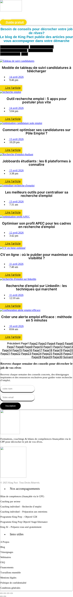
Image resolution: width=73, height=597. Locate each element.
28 (36, 357)
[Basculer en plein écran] (4, 593)
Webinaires (5, 557)
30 (57, 357)
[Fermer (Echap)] (11, 593)
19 (57, 350)
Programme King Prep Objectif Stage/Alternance (24, 522)
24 (37, 353)
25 (47, 353)
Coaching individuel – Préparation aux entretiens (23, 511)
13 (68, 346)
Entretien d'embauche (41, 47)
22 (16, 353)
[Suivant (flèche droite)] (4, 596)
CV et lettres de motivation (14, 47)
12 (58, 346)
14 (7, 350)
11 (48, 346)
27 (68, 353)
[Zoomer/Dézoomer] (1, 593)
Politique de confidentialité (13, 583)
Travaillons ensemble (10, 572)
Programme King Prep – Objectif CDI (18, 517)
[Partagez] (8, 593)
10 (38, 346)
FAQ (2, 562)
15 (17, 350)
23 (26, 353)
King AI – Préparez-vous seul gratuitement (20, 527)
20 (68, 350)
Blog (2, 547)
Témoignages (6, 552)
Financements (6, 567)
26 (58, 353)
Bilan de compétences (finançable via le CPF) (22, 496)
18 (47, 350)
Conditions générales (10, 588)
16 (27, 350)
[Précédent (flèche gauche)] (1, 596)
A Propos (4, 542)
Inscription (10, 406)
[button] (7, 15)
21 (5, 353)
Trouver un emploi (10, 54)
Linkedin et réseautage (40, 50)
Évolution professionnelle (13, 50)
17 (37, 350)
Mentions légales (8, 577)
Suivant (68, 357)
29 (47, 357)
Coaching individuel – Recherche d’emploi (20, 506)
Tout (24, 54)
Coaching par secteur (10, 501)
